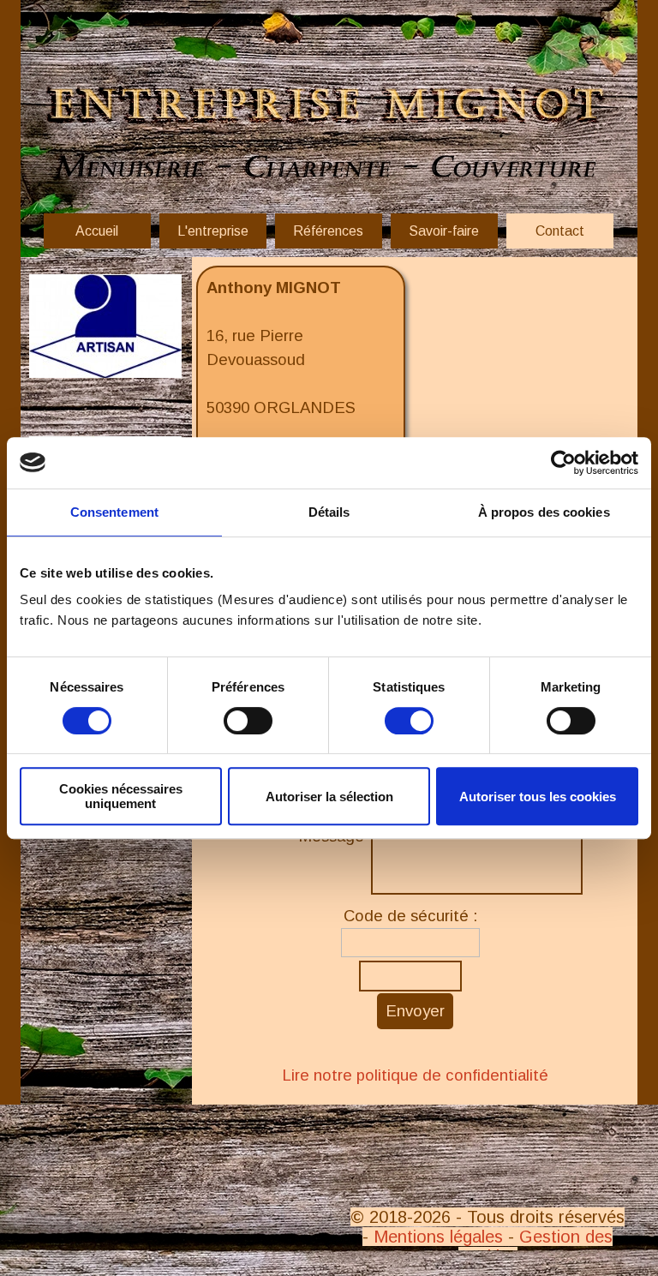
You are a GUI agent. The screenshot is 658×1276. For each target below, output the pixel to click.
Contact (559, 231)
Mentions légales (438, 1236)
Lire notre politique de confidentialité (415, 1075)
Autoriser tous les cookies (537, 796)
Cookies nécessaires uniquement (120, 796)
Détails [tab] (329, 512)
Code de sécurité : (410, 916)
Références (328, 231)
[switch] (248, 720)
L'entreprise (212, 231)
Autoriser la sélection (329, 796)
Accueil (96, 231)
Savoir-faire (444, 231)
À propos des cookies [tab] (544, 512)
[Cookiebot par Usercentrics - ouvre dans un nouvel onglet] (563, 463)
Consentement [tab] (114, 512)
